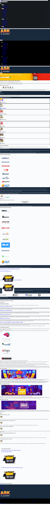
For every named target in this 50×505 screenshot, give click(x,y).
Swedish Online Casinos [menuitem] (5, 62)
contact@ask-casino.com (2, 503)
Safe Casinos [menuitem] (4, 6)
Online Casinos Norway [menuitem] (5, 23)
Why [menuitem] (1, 38)
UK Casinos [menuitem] (4, 25)
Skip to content (1, 0)
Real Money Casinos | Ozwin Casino (5, 318)
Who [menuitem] (1, 37)
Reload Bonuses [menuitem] (4, 65)
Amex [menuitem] (3, 13)
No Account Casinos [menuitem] (5, 5)
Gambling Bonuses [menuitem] (5, 27)
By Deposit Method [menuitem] (5, 46)
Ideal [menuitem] (3, 54)
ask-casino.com (26, 497)
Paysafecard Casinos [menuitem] (5, 11)
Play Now (8, 197)
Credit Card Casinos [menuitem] (5, 14)
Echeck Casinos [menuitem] (4, 15)
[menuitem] (3, 8)
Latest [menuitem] (2, 36)
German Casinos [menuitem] (4, 60)
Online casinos (17, 379)
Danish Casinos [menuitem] (4, 22)
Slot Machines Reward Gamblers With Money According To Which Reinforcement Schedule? (12, 467)
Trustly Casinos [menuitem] (4, 49)
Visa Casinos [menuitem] (4, 12)
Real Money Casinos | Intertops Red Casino (6, 310)
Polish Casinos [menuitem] (4, 24)
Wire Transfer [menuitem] (4, 50)
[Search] (10, 77)
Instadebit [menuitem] (4, 17)
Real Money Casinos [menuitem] (5, 42)
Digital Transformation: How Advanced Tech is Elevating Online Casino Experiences (11, 450)
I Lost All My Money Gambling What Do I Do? (6, 451)
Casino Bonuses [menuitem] (4, 64)
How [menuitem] (1, 485)
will (39, 366)
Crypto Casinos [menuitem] (4, 52)
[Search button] (6, 1)
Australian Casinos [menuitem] (5, 58)
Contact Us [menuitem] (2, 488)
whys (19, 366)
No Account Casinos (3, 108)
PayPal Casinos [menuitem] (4, 47)
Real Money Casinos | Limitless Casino (5, 314)
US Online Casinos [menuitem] (5, 57)
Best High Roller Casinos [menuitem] (5, 7)
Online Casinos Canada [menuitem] (5, 20)
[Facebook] (0, 490)
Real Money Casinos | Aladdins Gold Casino (6, 306)
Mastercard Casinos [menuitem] (5, 9)
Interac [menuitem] (3, 55)
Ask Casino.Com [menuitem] (3, 484)
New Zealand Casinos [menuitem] (5, 59)
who (26, 396)
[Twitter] (1, 490)
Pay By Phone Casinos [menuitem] (5, 10)
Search (1, 76)
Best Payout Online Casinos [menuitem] (6, 44)
